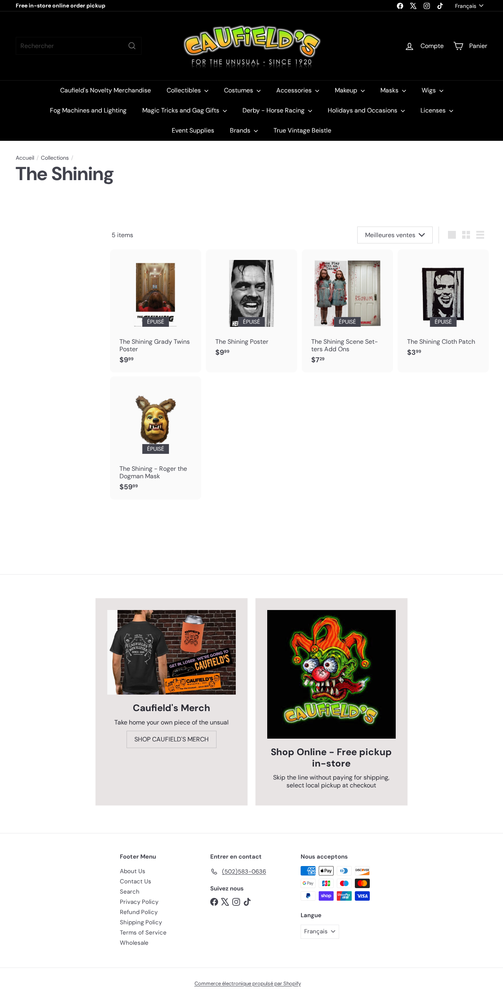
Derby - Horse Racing (274, 110)
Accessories (294, 90)
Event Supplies (193, 130)
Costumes (239, 90)
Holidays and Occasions (363, 110)
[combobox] (78, 46)
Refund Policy (139, 912)
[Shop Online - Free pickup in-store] (331, 674)
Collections (55, 158)
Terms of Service (143, 932)
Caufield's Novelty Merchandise (105, 90)
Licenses (433, 110)
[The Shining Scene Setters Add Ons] (347, 310)
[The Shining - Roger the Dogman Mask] (156, 438)
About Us (132, 871)
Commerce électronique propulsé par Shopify (248, 983)
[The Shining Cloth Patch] (443, 307)
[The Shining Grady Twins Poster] (156, 310)
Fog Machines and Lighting (88, 110)
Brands (241, 130)
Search (130, 892)
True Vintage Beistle (302, 130)
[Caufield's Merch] (171, 652)
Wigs (429, 90)
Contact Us (135, 881)
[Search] (132, 46)
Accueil (25, 158)
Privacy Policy (139, 902)
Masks (390, 90)
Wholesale (134, 943)
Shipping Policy (141, 922)
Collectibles (184, 90)
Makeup (347, 90)
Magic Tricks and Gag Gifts (181, 110)
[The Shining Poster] (251, 307)
